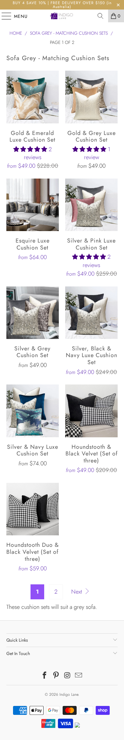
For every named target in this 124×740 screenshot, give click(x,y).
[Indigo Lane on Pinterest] (56, 676)
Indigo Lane (68, 694)
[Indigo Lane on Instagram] (67, 676)
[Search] (100, 16)
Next (77, 592)
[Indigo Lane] (62, 16)
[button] (30, 149)
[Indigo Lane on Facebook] (45, 676)
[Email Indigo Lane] (79, 676)
